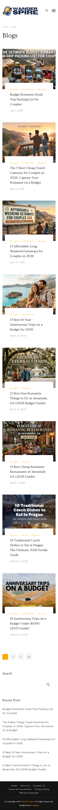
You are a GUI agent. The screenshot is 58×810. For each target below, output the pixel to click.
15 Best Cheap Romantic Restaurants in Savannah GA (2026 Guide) (27, 471)
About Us (25, 786)
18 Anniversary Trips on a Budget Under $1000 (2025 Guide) (28, 623)
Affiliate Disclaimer (29, 793)
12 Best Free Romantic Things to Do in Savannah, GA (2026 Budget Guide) (29, 398)
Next (28, 657)
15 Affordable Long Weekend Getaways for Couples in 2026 (26, 251)
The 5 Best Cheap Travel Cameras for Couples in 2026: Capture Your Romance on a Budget (27, 726)
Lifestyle (27, 89)
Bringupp (35, 805)
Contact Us (39, 786)
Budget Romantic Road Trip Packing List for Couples (26, 99)
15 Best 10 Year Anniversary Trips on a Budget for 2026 (26, 324)
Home (14, 786)
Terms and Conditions (20, 789)
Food (24, 535)
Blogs (14, 89)
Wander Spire (27, 801)
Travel (42, 89)
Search (7, 673)
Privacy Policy (42, 789)
